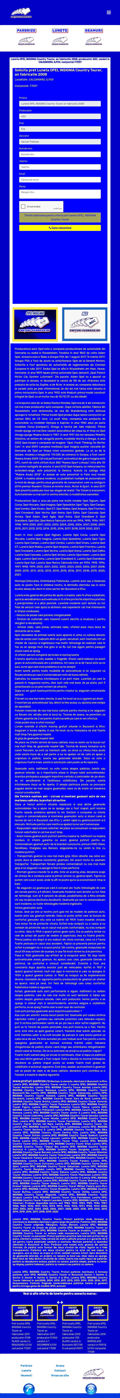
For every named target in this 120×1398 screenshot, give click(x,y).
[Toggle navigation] (109, 12)
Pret (21, 123)
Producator (25, 110)
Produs (23, 97)
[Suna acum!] (29, 1389)
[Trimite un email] (91, 1389)
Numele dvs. (26, 148)
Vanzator (24, 135)
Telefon (23, 161)
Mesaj (22, 186)
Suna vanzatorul (61, 227)
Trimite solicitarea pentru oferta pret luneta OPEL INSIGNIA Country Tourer (60, 217)
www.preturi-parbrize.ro (31, 1081)
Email (22, 173)
